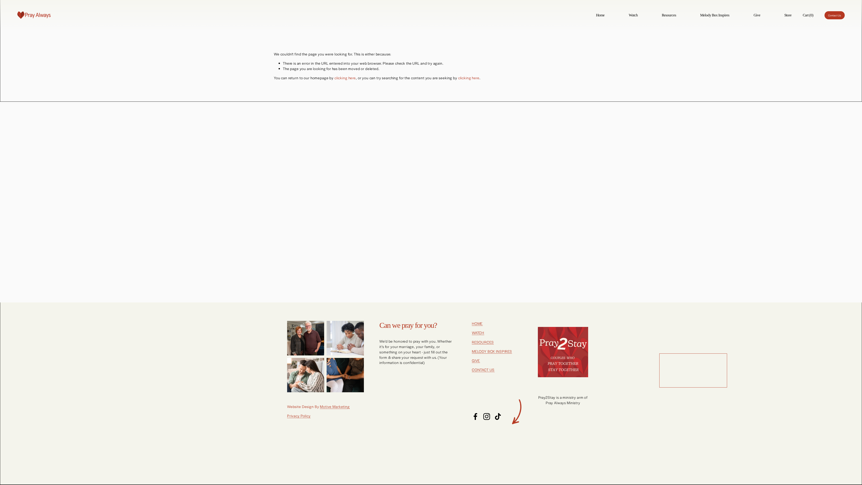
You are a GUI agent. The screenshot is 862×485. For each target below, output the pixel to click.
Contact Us (834, 15)
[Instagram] (486, 416)
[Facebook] (475, 416)
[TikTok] (497, 416)
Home (600, 15)
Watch (633, 15)
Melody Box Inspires (714, 15)
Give (757, 15)
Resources (669, 15)
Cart (808, 15)
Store (788, 15)
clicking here (345, 77)
